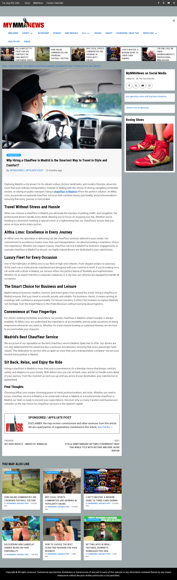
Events (25, 33)
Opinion (57, 33)
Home (27, 3)
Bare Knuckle (71, 33)
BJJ (84, 33)
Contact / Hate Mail (54, 3)
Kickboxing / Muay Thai (127, 33)
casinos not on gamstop (137, 107)
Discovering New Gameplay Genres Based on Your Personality (19, 547)
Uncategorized (13, 155)
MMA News (38, 3)
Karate (109, 33)
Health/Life (14, 41)
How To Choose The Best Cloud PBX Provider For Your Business (61, 547)
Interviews (43, 33)
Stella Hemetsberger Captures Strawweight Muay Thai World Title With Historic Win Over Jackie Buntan (92, 445)
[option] (18, 54)
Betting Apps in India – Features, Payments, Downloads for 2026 (99, 547)
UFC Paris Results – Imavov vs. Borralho (25, 442)
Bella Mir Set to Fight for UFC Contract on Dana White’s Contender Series (24, 54)
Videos (27, 41)
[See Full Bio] (112, 427)
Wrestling (148, 33)
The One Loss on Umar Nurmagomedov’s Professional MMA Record (165, 54)
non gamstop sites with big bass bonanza (146, 96)
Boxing (97, 33)
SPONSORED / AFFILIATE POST (27, 170)
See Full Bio (104, 427)
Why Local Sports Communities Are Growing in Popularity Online (95, 54)
